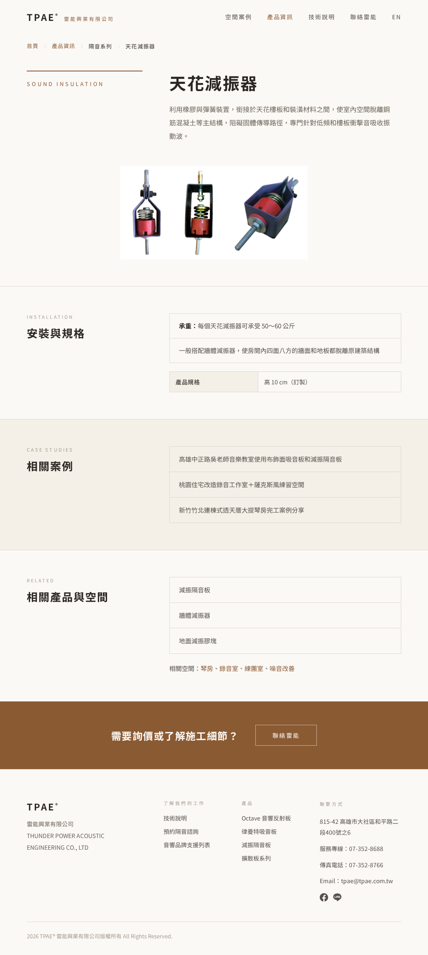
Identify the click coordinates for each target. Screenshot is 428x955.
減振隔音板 (194, 589)
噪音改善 (282, 668)
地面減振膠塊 (198, 640)
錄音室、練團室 (241, 668)
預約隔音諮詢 (181, 831)
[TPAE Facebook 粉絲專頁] (324, 897)
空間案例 (238, 17)
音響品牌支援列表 (186, 845)
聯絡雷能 (363, 17)
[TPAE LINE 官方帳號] (337, 897)
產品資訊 (280, 17)
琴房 (207, 668)
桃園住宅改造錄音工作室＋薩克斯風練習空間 (241, 484)
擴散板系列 (256, 858)
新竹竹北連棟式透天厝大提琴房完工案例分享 (241, 509)
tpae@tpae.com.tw (367, 880)
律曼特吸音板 (259, 831)
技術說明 (321, 17)
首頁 (32, 46)
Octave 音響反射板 (266, 818)
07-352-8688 (366, 848)
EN (396, 17)
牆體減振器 (194, 615)
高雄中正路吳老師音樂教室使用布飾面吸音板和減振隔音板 (260, 459)
